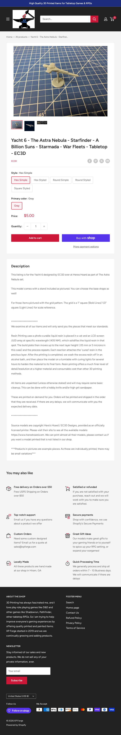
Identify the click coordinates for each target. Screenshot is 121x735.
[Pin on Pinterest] (95, 160)
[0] (112, 19)
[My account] (105, 19)
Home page (72, 607)
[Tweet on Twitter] (101, 160)
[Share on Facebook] (89, 160)
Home (9, 37)
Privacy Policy (73, 622)
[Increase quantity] (44, 226)
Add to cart (35, 237)
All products (21, 37)
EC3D (14, 161)
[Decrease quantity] (27, 226)
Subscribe (16, 680)
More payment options (86, 246)
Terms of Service (75, 627)
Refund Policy (74, 617)
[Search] (94, 19)
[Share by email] (107, 160)
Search (70, 602)
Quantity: (16, 226)
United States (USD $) (18, 696)
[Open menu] (7, 19)
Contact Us (72, 612)
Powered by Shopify (16, 725)
